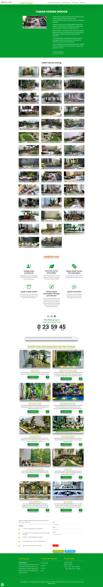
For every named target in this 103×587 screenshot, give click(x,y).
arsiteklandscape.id (33, 582)
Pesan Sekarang (58, 52)
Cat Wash (43, 568)
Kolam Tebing (75, 2)
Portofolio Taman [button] (66, 2)
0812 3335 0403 (68, 562)
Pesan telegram (70, 551)
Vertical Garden (44, 563)
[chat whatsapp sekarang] (47, 377)
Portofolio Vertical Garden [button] (53, 2)
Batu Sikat (82, 2)
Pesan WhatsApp (59, 551)
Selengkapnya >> (33, 377)
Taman (42, 570)
